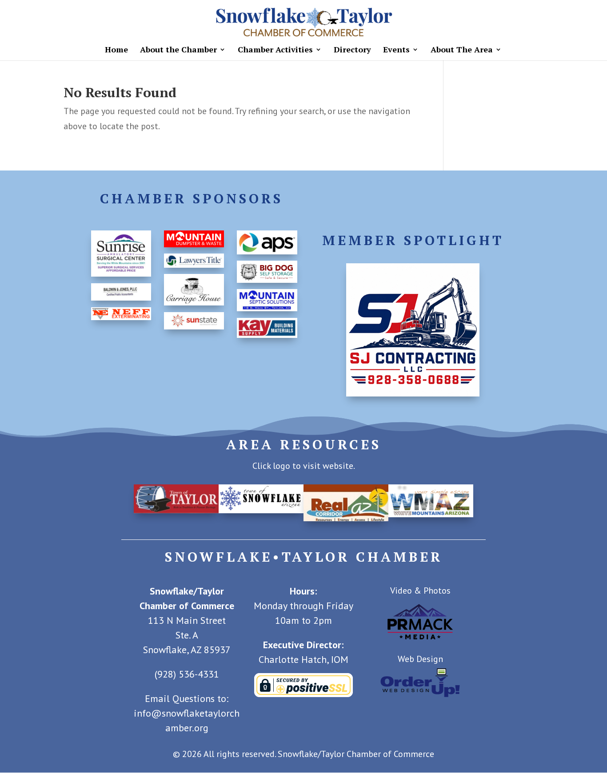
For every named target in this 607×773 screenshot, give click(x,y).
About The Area (462, 50)
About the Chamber (178, 50)
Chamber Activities (275, 50)
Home (116, 50)
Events (396, 50)
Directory (352, 50)
